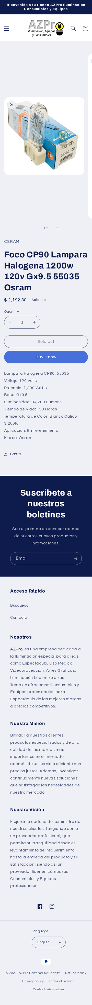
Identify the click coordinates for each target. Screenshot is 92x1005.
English (43, 942)
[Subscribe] (76, 558)
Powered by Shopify (44, 973)
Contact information (48, 989)
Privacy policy (33, 981)
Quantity (11, 311)
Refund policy (76, 973)
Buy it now (46, 357)
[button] (7, 28)
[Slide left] (34, 228)
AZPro (24, 973)
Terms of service (62, 981)
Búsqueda (19, 605)
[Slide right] (57, 228)
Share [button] (15, 454)
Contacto (18, 618)
